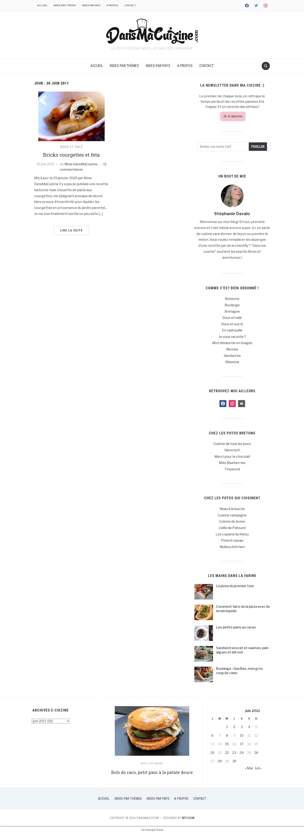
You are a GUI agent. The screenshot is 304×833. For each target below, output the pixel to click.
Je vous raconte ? (232, 337)
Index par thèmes (65, 5)
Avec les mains (152, 763)
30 (234, 761)
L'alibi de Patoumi (232, 528)
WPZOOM (188, 818)
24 (242, 753)
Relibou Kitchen (232, 547)
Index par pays (91, 5)
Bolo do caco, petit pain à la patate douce (152, 772)
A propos (112, 5)
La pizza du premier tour (235, 586)
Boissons (232, 299)
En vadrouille (232, 330)
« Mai (249, 768)
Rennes (232, 349)
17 (242, 744)
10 (242, 736)
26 (256, 753)
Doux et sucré (232, 324)
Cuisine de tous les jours (232, 444)
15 (227, 744)
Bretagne (232, 311)
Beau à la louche (232, 509)
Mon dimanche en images (232, 343)
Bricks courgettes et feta (71, 154)
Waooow (232, 362)
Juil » (258, 768)
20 (212, 753)
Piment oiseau (232, 540)
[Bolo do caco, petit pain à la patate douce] (152, 733)
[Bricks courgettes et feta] (71, 116)
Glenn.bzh (232, 450)
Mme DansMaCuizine (81, 164)
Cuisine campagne (232, 515)
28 (220, 761)
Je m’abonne (232, 116)
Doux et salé (71, 147)
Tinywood (232, 469)
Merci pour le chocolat (232, 457)
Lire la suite (71, 230)
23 (234, 753)
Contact (130, 5)
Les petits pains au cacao (236, 627)
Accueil (42, 5)
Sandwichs (232, 356)
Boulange (232, 305)
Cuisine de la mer (232, 521)
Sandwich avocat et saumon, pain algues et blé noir (242, 650)
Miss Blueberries (232, 463)
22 (227, 753)
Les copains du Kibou (232, 534)
